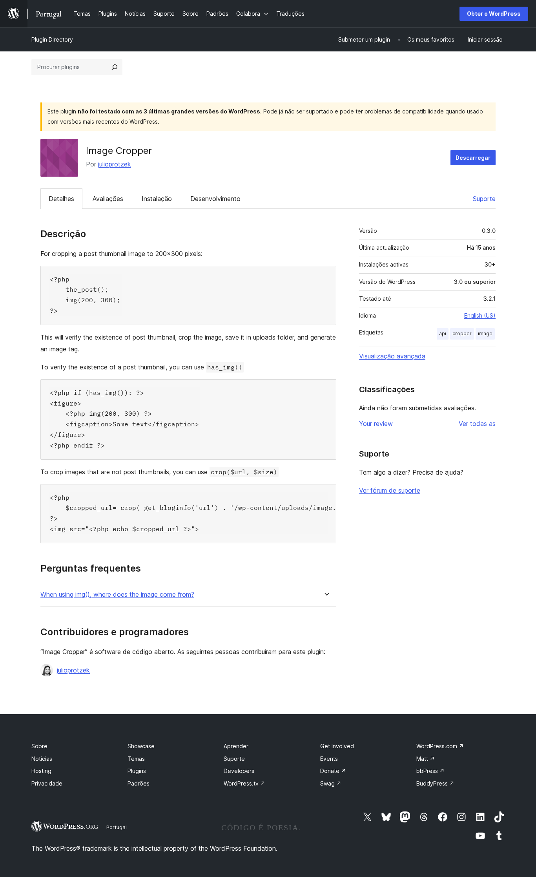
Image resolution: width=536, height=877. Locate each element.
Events (329, 758)
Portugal (116, 827)
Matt (425, 758)
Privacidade (46, 783)
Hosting (41, 770)
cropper (462, 333)
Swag (330, 783)
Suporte (484, 199)
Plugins (137, 770)
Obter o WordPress (494, 13)
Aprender (236, 746)
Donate (333, 770)
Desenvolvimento (215, 199)
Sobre (39, 746)
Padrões (138, 783)
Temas (136, 758)
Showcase (141, 746)
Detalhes (61, 199)
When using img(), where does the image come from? (117, 594)
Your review (376, 424)
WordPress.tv (244, 783)
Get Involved (337, 746)
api (442, 333)
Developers (239, 770)
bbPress (430, 770)
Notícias (41, 758)
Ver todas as (477, 424)
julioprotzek (114, 164)
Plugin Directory (52, 39)
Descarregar (473, 157)
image (485, 333)
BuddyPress (435, 783)
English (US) (480, 315)
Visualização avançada (392, 356)
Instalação (157, 199)
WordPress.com (440, 746)
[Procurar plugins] (114, 67)
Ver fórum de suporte (389, 490)
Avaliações (108, 199)
